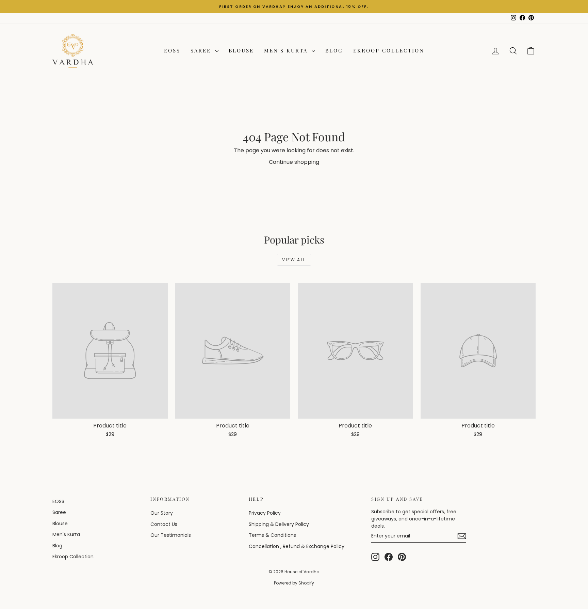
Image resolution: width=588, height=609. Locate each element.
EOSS (172, 50)
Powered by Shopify (294, 583)
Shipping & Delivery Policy (279, 524)
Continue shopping (294, 162)
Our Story (161, 513)
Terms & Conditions (272, 535)
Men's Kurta (287, 50)
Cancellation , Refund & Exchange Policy (296, 546)
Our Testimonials (170, 535)
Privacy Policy (265, 513)
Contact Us (163, 524)
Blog (334, 50)
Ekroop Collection (388, 50)
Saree (202, 50)
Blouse (241, 50)
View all (294, 260)
